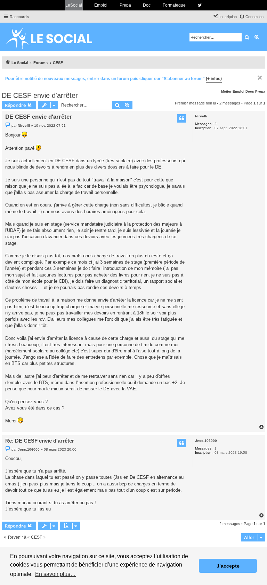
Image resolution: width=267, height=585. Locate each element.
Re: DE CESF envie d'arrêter (39, 441)
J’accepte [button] (228, 566)
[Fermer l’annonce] (260, 78)
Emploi (100, 5)
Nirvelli (201, 116)
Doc (147, 5)
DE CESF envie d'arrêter (40, 95)
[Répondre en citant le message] (181, 118)
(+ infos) (214, 78)
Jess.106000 (206, 441)
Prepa (125, 5)
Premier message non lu (195, 103)
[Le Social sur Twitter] (199, 5)
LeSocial (73, 5)
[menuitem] (251, 17)
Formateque (174, 5)
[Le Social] (54, 36)
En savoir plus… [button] (55, 574)
